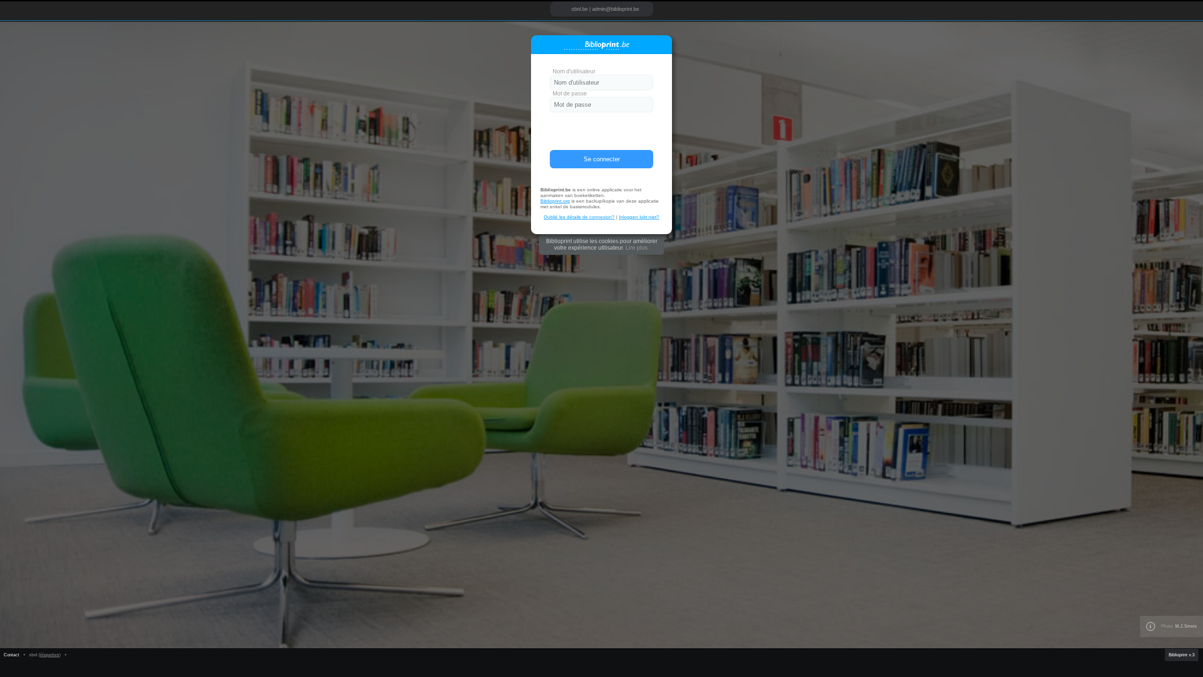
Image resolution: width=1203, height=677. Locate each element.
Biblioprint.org (555, 201)
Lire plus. (637, 247)
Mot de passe (570, 93)
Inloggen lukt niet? (639, 217)
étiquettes (49, 655)
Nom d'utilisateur (574, 71)
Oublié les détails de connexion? (579, 217)
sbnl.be (579, 9)
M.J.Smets (1186, 626)
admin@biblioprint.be (615, 9)
